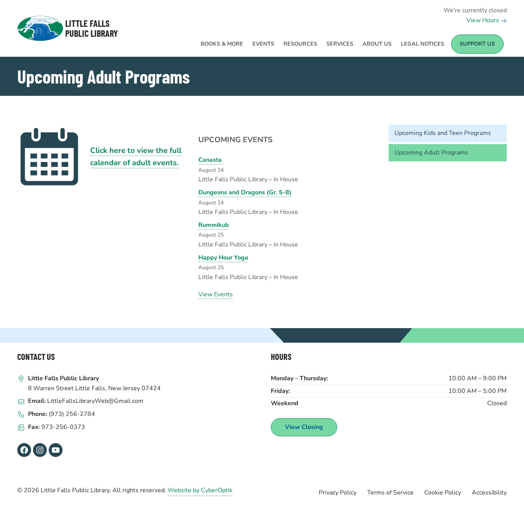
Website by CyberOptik (200, 490)
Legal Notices (422, 44)
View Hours (483, 20)
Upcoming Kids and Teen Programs (442, 133)
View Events (215, 294)
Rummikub (213, 225)
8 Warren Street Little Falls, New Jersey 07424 (94, 388)
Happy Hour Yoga (223, 257)
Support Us (477, 44)
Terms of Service (390, 492)
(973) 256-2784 (72, 414)
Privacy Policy (337, 492)
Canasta (210, 160)
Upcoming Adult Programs (431, 152)
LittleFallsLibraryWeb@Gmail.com (95, 401)
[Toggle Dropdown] (246, 39)
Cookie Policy (442, 492)
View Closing (304, 427)
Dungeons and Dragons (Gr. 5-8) (245, 192)
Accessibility (489, 492)
